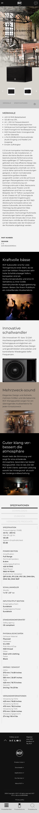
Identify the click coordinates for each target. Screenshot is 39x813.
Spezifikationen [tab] (19, 505)
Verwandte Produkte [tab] (19, 521)
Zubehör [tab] (19, 516)
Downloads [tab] (19, 510)
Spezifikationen (20, 103)
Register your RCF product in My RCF (30, 740)
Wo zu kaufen (17, 50)
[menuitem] (19, 799)
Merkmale (7, 103)
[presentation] (2, 91)
